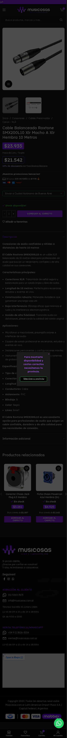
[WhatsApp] (59, 723)
